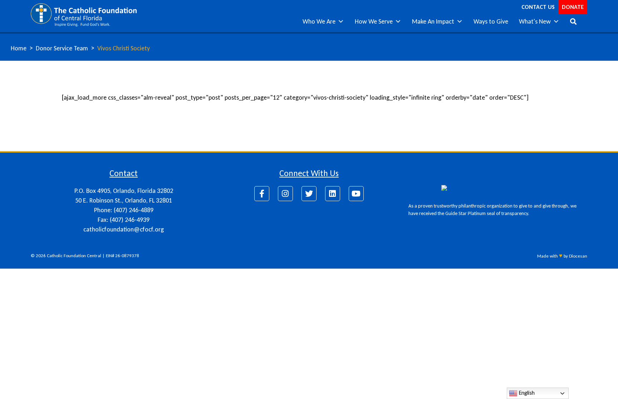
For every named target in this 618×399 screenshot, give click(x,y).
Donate (573, 7)
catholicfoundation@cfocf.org (123, 229)
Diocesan (578, 256)
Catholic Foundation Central (74, 255)
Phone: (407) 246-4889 (123, 210)
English (526, 392)
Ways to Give (491, 21)
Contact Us (538, 7)
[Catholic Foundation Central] (83, 14)
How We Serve (374, 21)
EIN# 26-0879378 (122, 255)
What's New (535, 21)
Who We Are (319, 21)
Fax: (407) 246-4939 (123, 220)
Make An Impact (433, 21)
